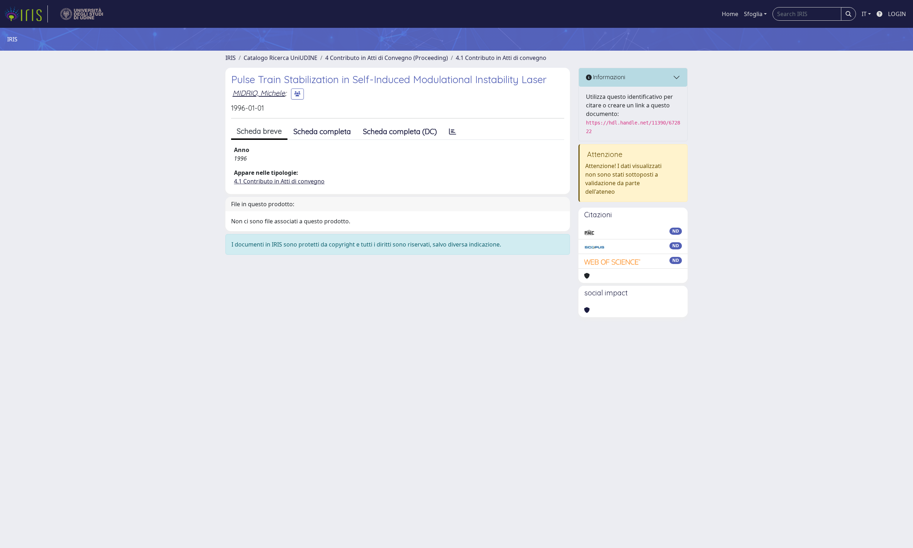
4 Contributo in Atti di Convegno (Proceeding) (386, 58)
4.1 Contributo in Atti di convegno (501, 58)
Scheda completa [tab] (322, 131)
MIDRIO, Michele (259, 92)
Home (730, 14)
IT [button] (864, 14)
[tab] (452, 131)
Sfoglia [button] (753, 14)
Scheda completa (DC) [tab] (400, 131)
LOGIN (897, 14)
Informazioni (608, 77)
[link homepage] (26, 13)
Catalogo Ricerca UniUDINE (280, 58)
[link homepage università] (81, 13)
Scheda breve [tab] (259, 131)
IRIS (230, 58)
